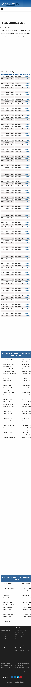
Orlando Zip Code (26, 411)
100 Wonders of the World (7, 655)
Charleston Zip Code (8, 368)
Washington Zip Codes (8, 619)
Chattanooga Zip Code (8, 371)
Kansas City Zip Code (8, 392)
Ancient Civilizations (5, 667)
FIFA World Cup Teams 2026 (22, 657)
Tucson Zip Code (26, 434)
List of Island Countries (6, 665)
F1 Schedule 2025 (19, 665)
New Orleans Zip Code (8, 406)
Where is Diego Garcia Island (7, 645)
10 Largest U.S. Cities (20, 630)
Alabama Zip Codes (7, 583)
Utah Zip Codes (7, 616)
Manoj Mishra (17, 26)
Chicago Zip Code (26, 371)
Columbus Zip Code (8, 376)
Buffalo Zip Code (26, 366)
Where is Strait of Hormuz (21, 634)
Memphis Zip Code (7, 399)
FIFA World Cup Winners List (22, 653)
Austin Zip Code (26, 361)
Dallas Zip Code (26, 376)
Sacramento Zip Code (8, 423)
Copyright (16, 682)
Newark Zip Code (7, 408)
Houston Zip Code (26, 387)
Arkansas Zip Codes (8, 586)
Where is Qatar (4, 634)
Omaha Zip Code (7, 411)
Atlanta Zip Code (26, 359)
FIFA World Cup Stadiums (21, 659)
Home (2, 19)
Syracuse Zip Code (7, 432)
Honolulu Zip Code (7, 387)
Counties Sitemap (19, 645)
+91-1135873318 (6, 673)
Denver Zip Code (7, 378)
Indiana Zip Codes (26, 593)
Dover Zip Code (7, 380)
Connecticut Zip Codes (8, 588)
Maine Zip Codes (7, 597)
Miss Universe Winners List (21, 632)
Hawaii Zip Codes (26, 590)
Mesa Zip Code (25, 399)
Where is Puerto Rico (6, 643)
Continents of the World (6, 661)
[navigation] (2, 9)
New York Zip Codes (8, 607)
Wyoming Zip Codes (8, 621)
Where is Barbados (5, 636)
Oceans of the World (5, 653)
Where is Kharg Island (6, 650)
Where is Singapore (5, 632)
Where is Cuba (4, 641)
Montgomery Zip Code (8, 404)
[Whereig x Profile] (17, 677)
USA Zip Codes (11, 19)
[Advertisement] (15, 54)
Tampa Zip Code (7, 434)
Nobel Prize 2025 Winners (21, 636)
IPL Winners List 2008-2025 (22, 663)
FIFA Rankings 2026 (20, 655)
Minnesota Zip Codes (8, 600)
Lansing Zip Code (7, 394)
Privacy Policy (17, 681)
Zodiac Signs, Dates (20, 643)
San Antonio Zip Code (8, 425)
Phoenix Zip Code (7, 413)
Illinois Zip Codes (7, 593)
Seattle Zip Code (7, 430)
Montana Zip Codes (8, 602)
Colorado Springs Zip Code (9, 373)
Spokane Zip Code (26, 430)
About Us (3, 681)
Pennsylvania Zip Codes (9, 611)
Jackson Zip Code (7, 390)
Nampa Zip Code (26, 404)
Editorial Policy (25, 681)
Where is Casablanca (20, 641)
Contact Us (10, 681)
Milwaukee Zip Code (8, 401)
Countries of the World (6, 659)
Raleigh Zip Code (26, 416)
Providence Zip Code (8, 416)
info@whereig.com (17, 673)
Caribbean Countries (5, 663)
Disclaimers (9, 682)
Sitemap (22, 682)
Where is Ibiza (4, 638)
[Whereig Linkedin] (15, 677)
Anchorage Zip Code (8, 359)
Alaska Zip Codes (26, 583)
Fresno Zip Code (7, 385)
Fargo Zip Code (7, 383)
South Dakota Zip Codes (9, 614)
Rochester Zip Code (8, 420)
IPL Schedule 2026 (19, 661)
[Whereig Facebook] (12, 677)
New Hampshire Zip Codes (9, 604)
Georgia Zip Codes (7, 590)
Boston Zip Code (7, 366)
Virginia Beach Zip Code (9, 437)
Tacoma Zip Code (26, 432)
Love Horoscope (19, 638)
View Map (27, 76)
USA (5, 19)
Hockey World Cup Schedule (22, 667)
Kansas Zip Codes (7, 595)
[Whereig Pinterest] (20, 677)
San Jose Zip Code (7, 427)
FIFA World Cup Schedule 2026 (22, 650)
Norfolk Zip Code (26, 408)
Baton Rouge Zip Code (8, 364)
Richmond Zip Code (8, 418)
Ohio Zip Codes (7, 609)
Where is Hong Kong (5, 630)
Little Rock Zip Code (8, 397)
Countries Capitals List (6, 657)
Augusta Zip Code (7, 361)
